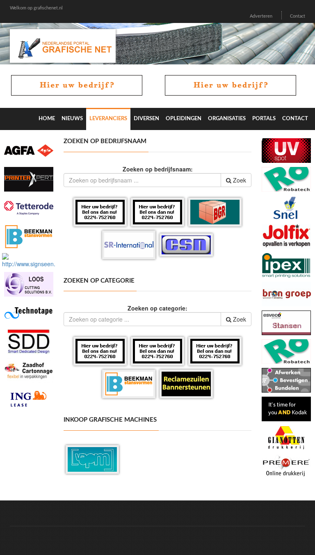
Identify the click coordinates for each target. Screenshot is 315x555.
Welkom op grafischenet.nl (36, 8)
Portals (264, 118)
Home (47, 118)
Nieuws (72, 118)
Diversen (146, 118)
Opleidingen (183, 118)
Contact (297, 16)
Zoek (238, 180)
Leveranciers (108, 118)
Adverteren (261, 16)
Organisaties (227, 118)
